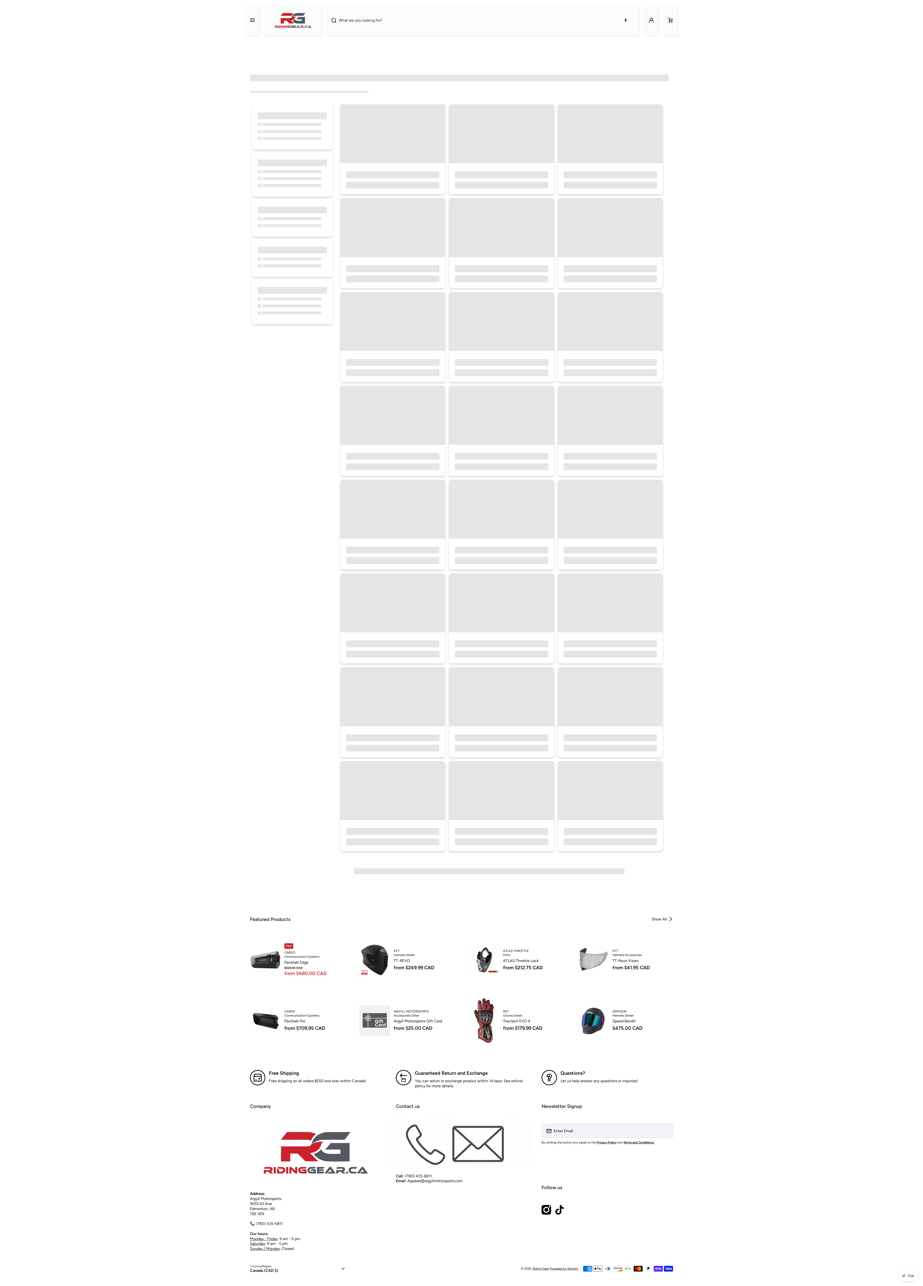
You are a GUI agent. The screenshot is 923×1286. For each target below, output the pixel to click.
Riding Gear (541, 1268)
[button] (670, 20)
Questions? (573, 1073)
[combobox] (482, 20)
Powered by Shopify (564, 1268)
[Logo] (293, 20)
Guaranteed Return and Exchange (451, 1073)
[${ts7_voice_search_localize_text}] (626, 20)
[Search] (331, 20)
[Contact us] (461, 1144)
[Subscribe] (666, 1131)
